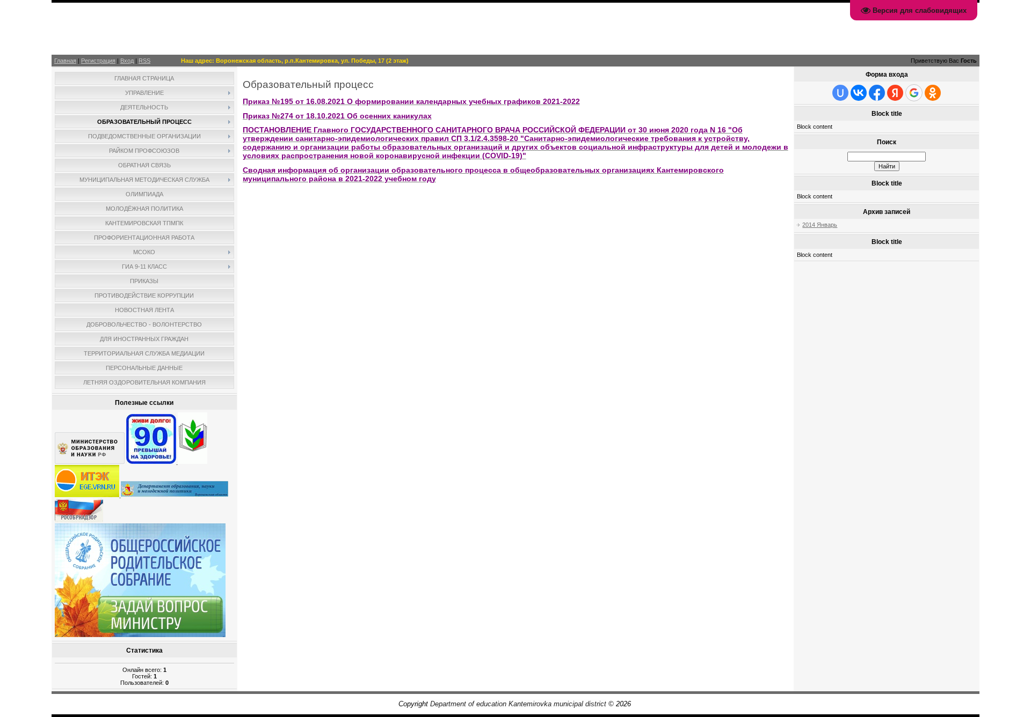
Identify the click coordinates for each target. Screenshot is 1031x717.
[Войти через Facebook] (877, 93)
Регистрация (98, 60)
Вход (127, 60)
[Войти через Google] (914, 92)
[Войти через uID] (840, 93)
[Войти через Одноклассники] (933, 93)
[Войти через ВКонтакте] (859, 93)
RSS (144, 60)
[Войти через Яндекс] (895, 93)
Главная (65, 60)
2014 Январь (819, 224)
